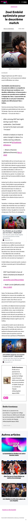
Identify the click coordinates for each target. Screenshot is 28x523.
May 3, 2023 (7, 287)
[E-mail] (4, 398)
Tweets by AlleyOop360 (9, 510)
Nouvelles (14, 6)
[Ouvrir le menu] (26, 519)
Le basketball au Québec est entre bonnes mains (14, 454)
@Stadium (7, 145)
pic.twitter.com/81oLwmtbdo (13, 280)
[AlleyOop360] (4, 2)
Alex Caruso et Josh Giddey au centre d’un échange (14, 477)
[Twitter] (7, 398)
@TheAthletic (16, 142)
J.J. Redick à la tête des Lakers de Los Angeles (14, 499)
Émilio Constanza (9, 28)
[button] (19, 2)
